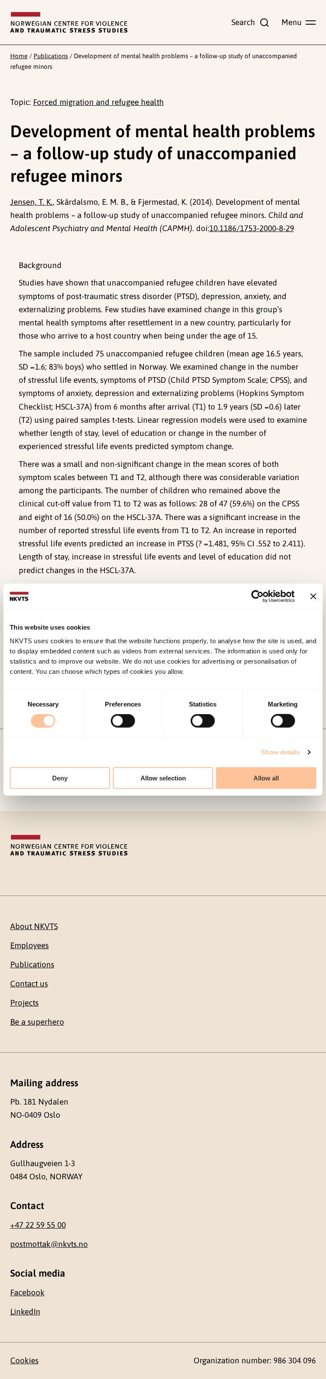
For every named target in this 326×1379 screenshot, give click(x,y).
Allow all (266, 777)
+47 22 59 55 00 (38, 1224)
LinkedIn (25, 1311)
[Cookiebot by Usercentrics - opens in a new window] (257, 596)
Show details (280, 752)
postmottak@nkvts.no (49, 1244)
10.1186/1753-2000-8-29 (251, 228)
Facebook (27, 1292)
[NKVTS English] (68, 22)
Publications (51, 55)
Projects (24, 1002)
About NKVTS (34, 926)
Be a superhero (37, 1021)
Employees (29, 945)
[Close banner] (313, 596)
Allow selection (163, 777)
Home (19, 55)
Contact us (29, 983)
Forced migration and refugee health (98, 102)
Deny (59, 777)
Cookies (24, 1360)
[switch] (123, 721)
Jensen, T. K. (31, 201)
